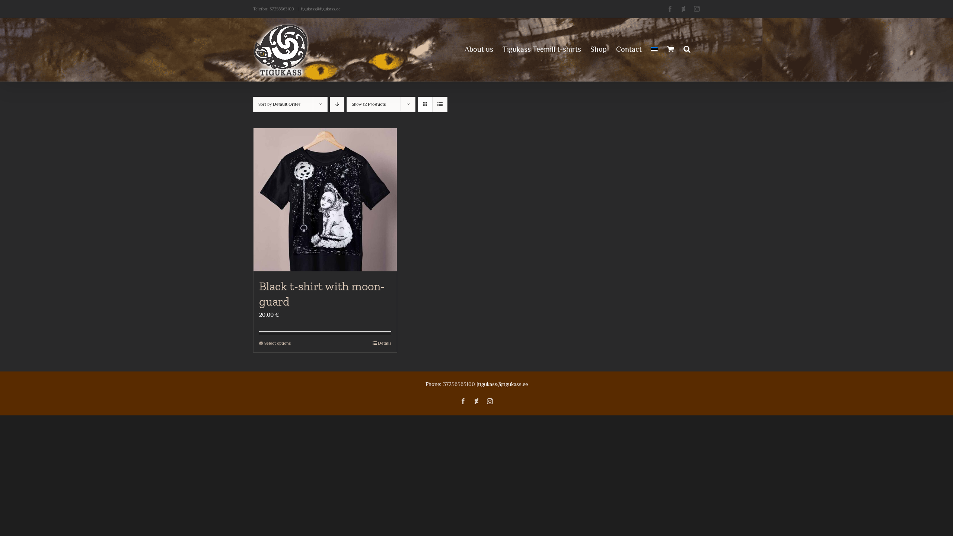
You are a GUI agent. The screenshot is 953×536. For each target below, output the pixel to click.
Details (384, 343)
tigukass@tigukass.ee (321, 9)
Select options (277, 343)
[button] (687, 48)
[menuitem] (654, 48)
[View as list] (440, 104)
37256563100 (282, 9)
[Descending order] (337, 104)
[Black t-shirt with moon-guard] (325, 199)
